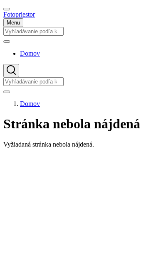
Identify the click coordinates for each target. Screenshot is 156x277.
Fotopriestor (19, 14)
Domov (30, 103)
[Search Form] (11, 70)
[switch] (6, 9)
